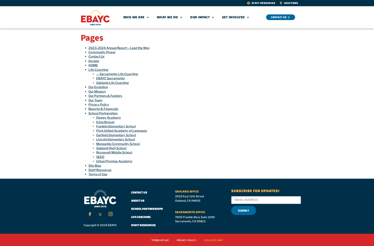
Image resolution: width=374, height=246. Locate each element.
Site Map (94, 166)
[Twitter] (100, 214)
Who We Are (134, 17)
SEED (100, 157)
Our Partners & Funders (105, 96)
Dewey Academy (108, 117)
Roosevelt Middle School (114, 152)
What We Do (167, 17)
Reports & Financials (103, 109)
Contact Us (96, 56)
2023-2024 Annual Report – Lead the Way (119, 48)
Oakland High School (111, 148)
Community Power (102, 52)
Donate (93, 61)
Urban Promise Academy (114, 161)
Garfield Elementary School (116, 135)
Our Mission (97, 91)
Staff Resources (99, 170)
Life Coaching (98, 70)
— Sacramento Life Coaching (117, 74)
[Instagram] (110, 214)
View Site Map (213, 240)
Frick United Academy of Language (121, 131)
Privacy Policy (98, 104)
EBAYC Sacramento (110, 78)
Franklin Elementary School (116, 126)
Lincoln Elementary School (115, 139)
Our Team (95, 100)
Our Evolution (98, 87)
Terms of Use (97, 174)
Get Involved (233, 17)
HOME (93, 65)
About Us (137, 200)
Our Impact (200, 17)
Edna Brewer (105, 122)
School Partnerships (103, 113)
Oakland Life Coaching (112, 83)
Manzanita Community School (118, 144)
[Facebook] (90, 214)
